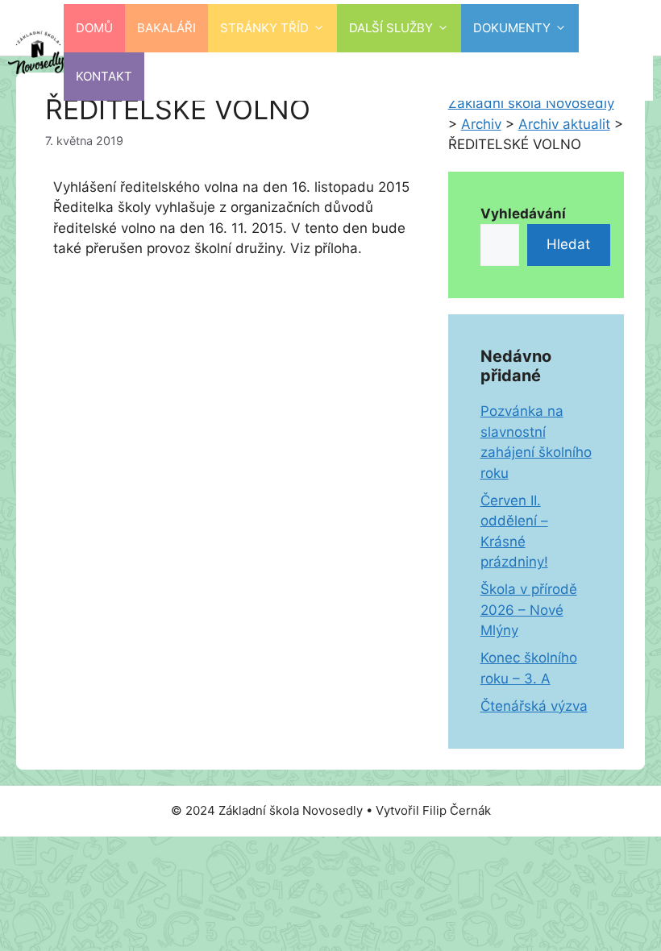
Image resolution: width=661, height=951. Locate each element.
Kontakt (104, 76)
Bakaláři (166, 27)
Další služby (391, 27)
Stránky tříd (264, 27)
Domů (94, 27)
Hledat (568, 244)
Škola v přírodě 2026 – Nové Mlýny (528, 609)
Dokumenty (512, 27)
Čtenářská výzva (534, 706)
